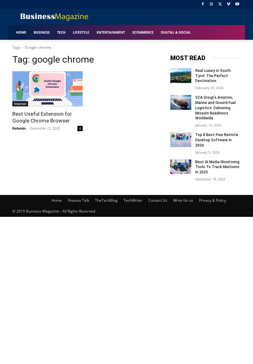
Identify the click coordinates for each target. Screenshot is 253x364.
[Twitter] (220, 4)
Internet (20, 103)
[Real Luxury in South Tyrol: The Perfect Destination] (180, 75)
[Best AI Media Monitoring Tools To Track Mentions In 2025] (180, 166)
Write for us (183, 200)
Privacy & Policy (212, 200)
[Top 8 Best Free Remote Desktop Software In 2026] (180, 139)
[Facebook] (202, 4)
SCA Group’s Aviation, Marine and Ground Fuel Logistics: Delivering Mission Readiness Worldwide (215, 107)
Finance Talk (78, 200)
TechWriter (133, 200)
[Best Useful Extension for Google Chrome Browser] (47, 88)
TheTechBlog (106, 200)
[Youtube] (237, 4)
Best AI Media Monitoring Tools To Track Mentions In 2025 (217, 167)
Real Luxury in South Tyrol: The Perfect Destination (213, 75)
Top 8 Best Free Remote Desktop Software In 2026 (216, 140)
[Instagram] (211, 4)
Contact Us (157, 200)
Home (57, 200)
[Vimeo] (228, 4)
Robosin (19, 128)
